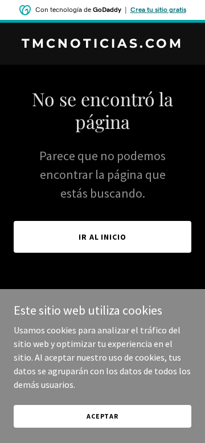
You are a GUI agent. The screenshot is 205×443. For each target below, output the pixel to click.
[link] (102, 44)
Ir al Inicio (103, 237)
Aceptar (102, 416)
